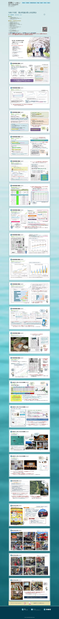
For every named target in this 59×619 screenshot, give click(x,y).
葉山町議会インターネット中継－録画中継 (29, 32)
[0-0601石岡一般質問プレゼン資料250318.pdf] (30, 603)
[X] (48, 609)
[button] (41, 2)
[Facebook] (47, 609)
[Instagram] (50, 609)
